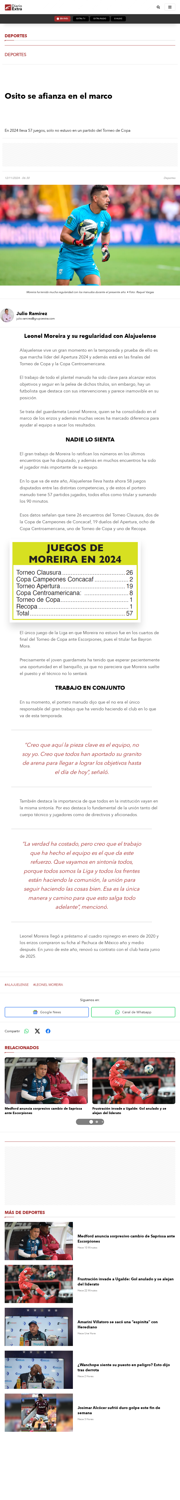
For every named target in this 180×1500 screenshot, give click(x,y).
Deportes (16, 35)
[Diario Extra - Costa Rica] (13, 7)
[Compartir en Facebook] (48, 1031)
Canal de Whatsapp (136, 1012)
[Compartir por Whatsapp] (26, 1031)
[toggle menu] (170, 7)
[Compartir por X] (37, 1031)
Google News (50, 1012)
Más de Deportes (25, 1212)
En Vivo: (64, 19)
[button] (85, 1122)
